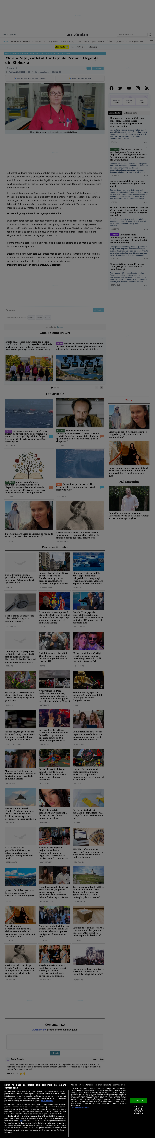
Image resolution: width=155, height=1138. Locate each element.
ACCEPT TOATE (138, 1101)
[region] (77, 1109)
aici (21, 1121)
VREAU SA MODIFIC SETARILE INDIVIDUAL (138, 1110)
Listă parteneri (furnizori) (80, 1107)
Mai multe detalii (47, 1101)
